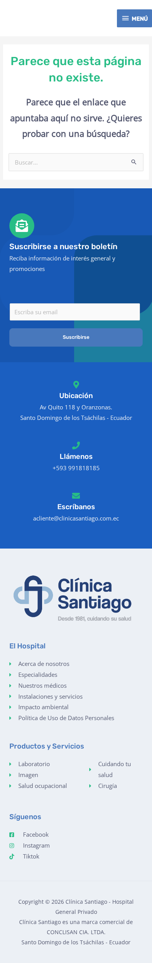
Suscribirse (76, 337)
